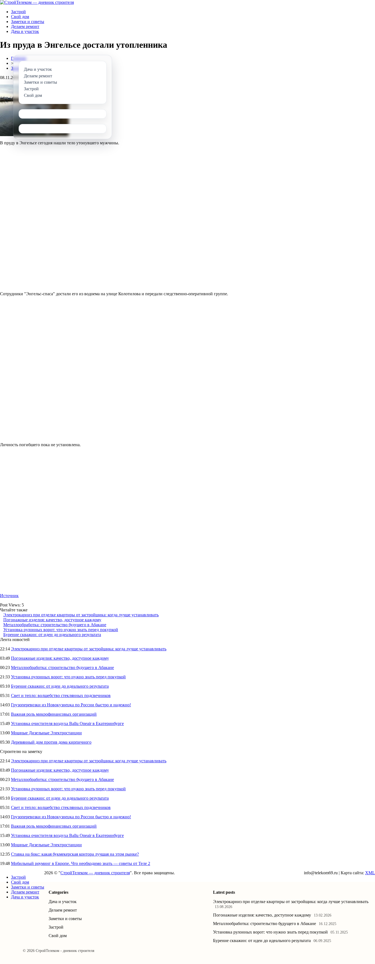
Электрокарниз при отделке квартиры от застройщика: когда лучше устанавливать (81, 614)
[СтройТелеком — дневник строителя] (37, 2)
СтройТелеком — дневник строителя (95, 872)
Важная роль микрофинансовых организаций (54, 714)
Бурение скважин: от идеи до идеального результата (52, 634)
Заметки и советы (27, 21)
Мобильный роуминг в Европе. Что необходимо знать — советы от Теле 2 (80, 863)
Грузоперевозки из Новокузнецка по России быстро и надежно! (71, 704)
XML (370, 872)
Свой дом (20, 16)
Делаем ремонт (25, 26)
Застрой (18, 11)
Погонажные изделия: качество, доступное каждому (52, 619)
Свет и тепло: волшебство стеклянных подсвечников (61, 695)
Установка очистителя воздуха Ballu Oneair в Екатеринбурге (67, 723)
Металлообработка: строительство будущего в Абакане (54, 624)
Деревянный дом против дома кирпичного (51, 742)
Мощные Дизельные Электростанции (46, 732)
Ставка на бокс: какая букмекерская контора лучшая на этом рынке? (75, 854)
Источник (9, 595)
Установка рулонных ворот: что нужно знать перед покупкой (60, 629)
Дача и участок (25, 31)
